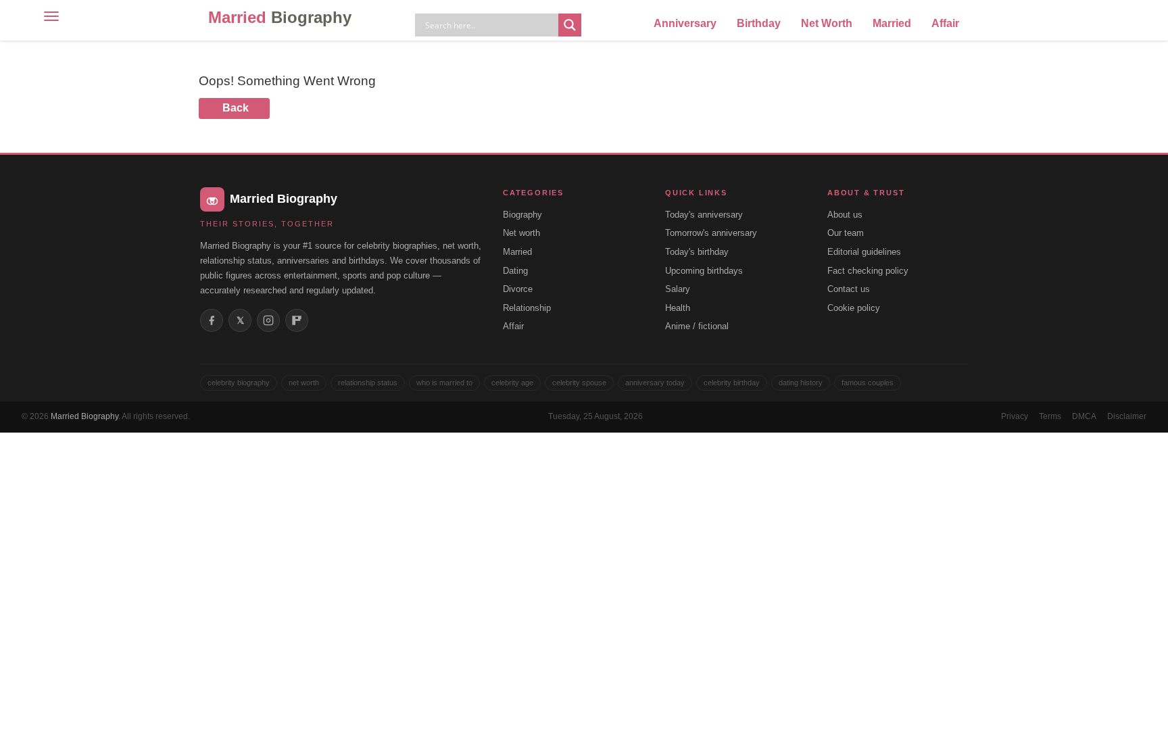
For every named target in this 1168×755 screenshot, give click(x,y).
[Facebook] (211, 320)
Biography (522, 215)
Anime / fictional (697, 326)
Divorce (518, 289)
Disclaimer (1126, 416)
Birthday (759, 23)
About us (844, 215)
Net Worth (826, 23)
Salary (677, 289)
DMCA (1084, 416)
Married (279, 17)
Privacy (1014, 416)
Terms (1050, 416)
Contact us (848, 289)
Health (677, 308)
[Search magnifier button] (569, 25)
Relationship (527, 308)
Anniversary (685, 23)
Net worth (521, 233)
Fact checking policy (867, 271)
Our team (845, 233)
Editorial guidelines (864, 252)
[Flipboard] (296, 320)
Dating (515, 271)
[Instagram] (268, 320)
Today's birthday (697, 252)
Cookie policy (853, 308)
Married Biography (84, 416)
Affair (945, 23)
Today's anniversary (704, 215)
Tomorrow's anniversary (711, 233)
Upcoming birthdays (704, 271)
